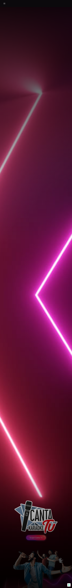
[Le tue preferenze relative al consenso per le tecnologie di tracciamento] (69, 585)
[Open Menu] (4, 3)
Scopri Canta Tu (36, 538)
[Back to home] (36, 3)
